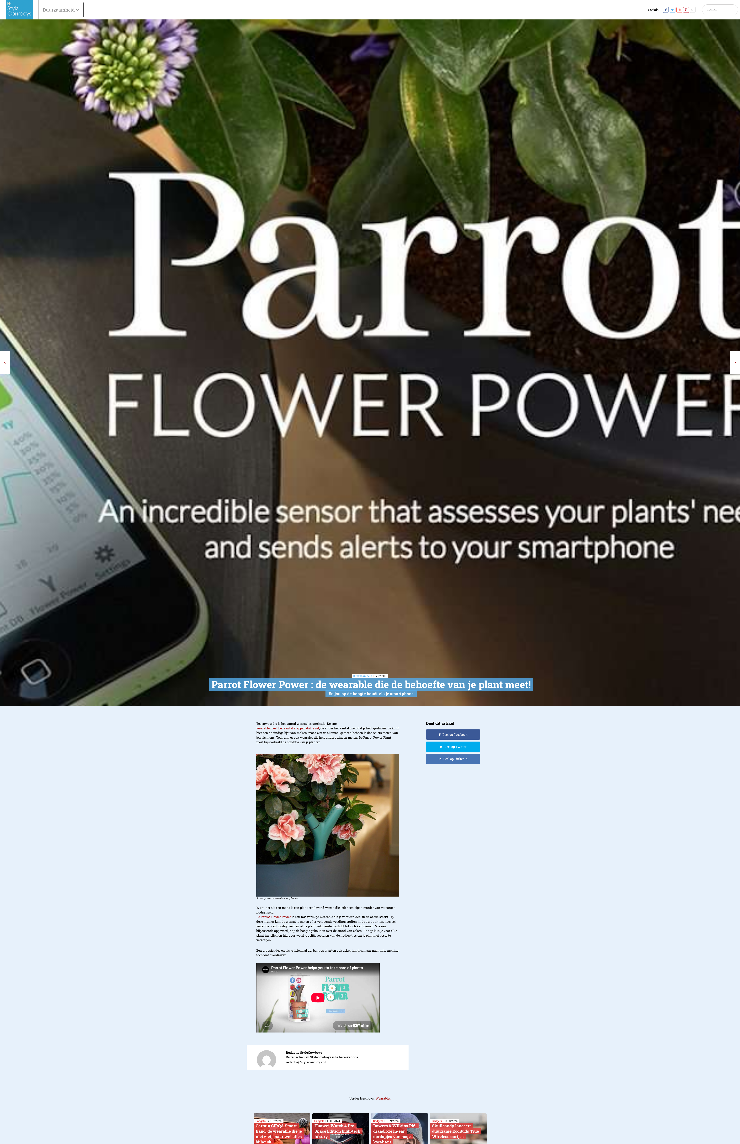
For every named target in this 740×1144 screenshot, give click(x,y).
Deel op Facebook (455, 734)
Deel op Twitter (455, 747)
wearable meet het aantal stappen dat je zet (287, 728)
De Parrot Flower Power (273, 917)
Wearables (383, 1098)
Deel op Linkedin (455, 759)
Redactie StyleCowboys (304, 1052)
